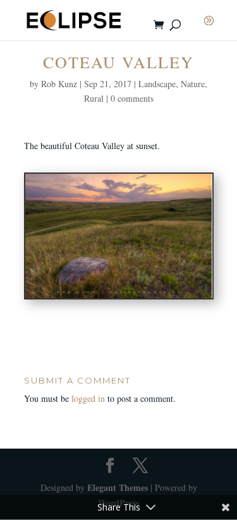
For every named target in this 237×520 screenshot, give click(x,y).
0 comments (132, 98)
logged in (88, 398)
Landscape (157, 84)
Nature (193, 84)
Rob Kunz (59, 84)
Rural (94, 98)
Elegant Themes (117, 487)
